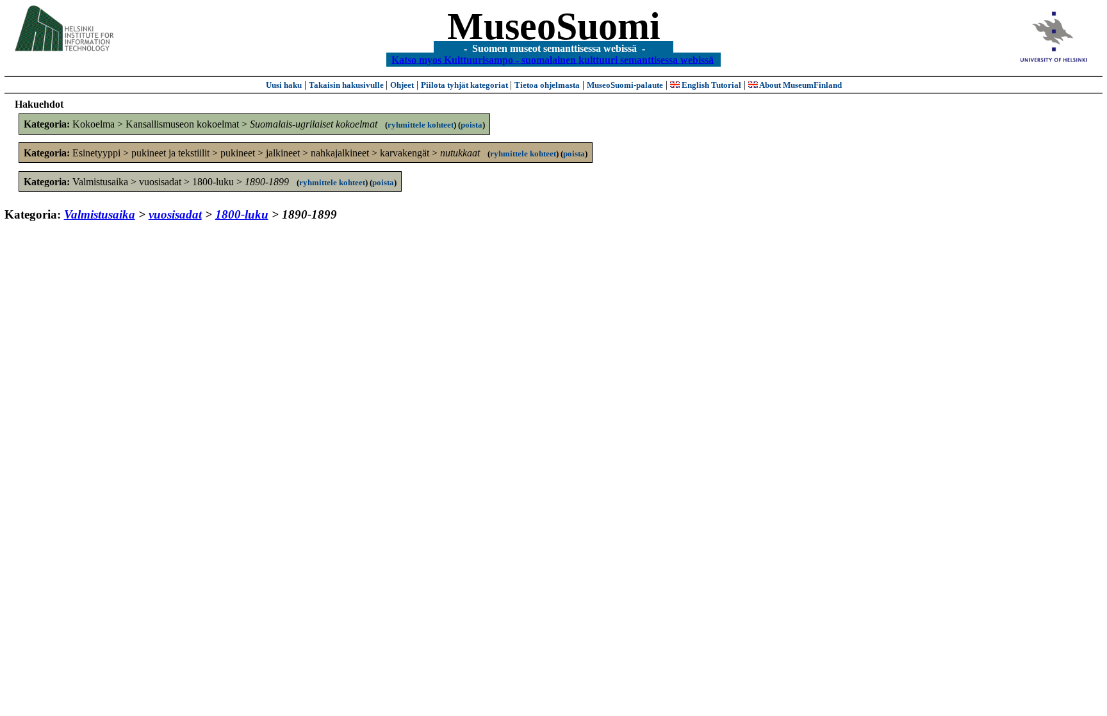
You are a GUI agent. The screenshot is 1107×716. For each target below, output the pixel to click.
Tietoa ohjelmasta (547, 85)
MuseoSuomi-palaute (625, 85)
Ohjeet (402, 85)
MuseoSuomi (553, 26)
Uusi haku (284, 85)
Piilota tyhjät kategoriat (465, 85)
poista (471, 124)
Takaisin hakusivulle (347, 85)
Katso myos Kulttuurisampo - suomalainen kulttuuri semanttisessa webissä (552, 59)
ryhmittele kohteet (421, 124)
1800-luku (241, 214)
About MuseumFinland (800, 85)
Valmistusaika (99, 214)
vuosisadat (175, 214)
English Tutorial (710, 85)
